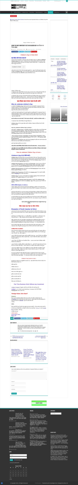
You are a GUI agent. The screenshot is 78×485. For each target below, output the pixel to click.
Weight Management (39, 12)
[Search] (67, 1)
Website (37, 308)
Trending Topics (56, 12)
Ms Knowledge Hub (52, 483)
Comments (63, 59)
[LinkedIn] (57, 1)
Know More (50, 12)
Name (13, 381)
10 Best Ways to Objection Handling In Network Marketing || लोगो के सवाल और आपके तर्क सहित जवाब (59, 80)
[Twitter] (55, 1)
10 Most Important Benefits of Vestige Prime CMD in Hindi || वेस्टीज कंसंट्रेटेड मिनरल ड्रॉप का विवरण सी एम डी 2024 (59, 63)
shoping (17, 173)
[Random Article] (66, 12)
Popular (57, 59)
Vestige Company (15, 287)
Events (22, 19)
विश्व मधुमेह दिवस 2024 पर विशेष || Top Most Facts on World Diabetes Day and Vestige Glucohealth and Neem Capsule (41, 356)
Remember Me (18, 459)
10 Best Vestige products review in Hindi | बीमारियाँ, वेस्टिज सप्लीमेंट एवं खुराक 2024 (61, 74)
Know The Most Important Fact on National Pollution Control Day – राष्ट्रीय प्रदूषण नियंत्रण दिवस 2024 (29, 353)
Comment (14, 370)
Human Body (31, 12)
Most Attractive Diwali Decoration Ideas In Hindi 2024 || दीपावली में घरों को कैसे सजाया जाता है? (16, 352)
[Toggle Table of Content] (23, 67)
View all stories (63, 106)
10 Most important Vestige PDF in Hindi (61, 69)
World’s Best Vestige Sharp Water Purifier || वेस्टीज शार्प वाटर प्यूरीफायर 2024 (40, 336)
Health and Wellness (17, 12)
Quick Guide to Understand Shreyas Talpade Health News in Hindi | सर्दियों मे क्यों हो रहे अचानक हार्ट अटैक (59, 446)
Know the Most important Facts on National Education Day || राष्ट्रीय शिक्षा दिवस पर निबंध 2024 (18, 336)
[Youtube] (39, 483)
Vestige (45, 12)
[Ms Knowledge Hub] (18, 6)
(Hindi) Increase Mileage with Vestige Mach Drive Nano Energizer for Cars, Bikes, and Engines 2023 (18, 424)
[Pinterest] (56, 1)
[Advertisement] (59, 38)
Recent (52, 59)
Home (11, 12)
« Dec (10, 479)
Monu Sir (14, 49)
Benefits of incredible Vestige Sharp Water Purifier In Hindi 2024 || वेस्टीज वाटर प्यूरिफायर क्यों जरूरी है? (17, 431)
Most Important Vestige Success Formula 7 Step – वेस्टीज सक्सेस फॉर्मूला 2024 (58, 87)
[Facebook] (54, 1)
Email (13, 385)
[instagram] (60, 1)
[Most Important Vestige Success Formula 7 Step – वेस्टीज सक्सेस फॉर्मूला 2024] (53, 87)
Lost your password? (14, 462)
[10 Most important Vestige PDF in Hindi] (53, 69)
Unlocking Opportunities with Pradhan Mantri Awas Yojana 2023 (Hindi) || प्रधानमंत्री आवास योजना (17, 437)
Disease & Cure (25, 12)
